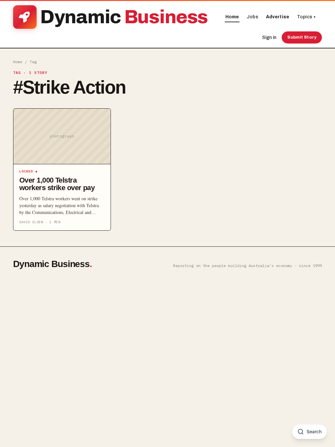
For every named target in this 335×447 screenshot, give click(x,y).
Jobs (252, 16)
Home (232, 16)
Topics (306, 16)
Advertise (277, 16)
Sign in (269, 37)
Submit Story (301, 37)
